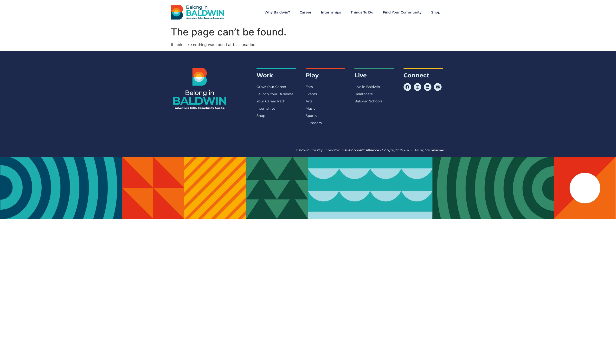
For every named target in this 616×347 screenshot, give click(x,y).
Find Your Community (402, 12)
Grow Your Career (271, 87)
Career (305, 12)
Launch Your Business (275, 94)
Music (310, 108)
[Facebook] (407, 87)
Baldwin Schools (368, 101)
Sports (311, 115)
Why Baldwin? (277, 12)
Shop (435, 12)
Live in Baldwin (367, 87)
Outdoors (314, 123)
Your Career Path (271, 101)
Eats (309, 87)
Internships (331, 12)
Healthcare (363, 94)
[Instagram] (417, 87)
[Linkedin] (427, 87)
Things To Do (362, 12)
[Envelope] (438, 87)
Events (311, 94)
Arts (309, 101)
